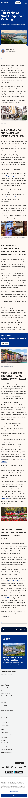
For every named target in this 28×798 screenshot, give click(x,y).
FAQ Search (4, 705)
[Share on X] (24, 630)
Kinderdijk (6, 598)
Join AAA (18, 2)
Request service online (6, 674)
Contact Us (3, 702)
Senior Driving (4, 740)
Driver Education (5, 743)
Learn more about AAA (6, 688)
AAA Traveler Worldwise (6, 752)
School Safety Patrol (6, 735)
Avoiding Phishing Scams (7, 710)
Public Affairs (4, 717)
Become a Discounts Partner (8, 695)
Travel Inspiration (6, 10)
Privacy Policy (3, 776)
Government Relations (6, 720)
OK (14, 795)
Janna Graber (10, 49)
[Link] (3, 767)
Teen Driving (4, 737)
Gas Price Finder (5, 725)
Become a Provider (5, 693)
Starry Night (5, 499)
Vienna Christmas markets (9, 197)
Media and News (5, 722)
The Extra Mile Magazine (6, 749)
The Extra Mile (5, 2)
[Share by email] (17, 630)
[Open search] (22, 2)
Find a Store (4, 708)
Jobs (2, 690)
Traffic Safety (4, 732)
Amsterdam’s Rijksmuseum (17, 581)
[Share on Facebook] (21, 630)
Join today (18, 763)
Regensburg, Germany (13, 176)
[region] (14, 787)
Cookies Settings (14, 791)
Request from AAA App (6, 677)
